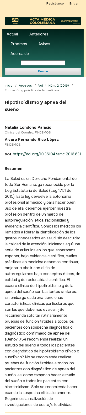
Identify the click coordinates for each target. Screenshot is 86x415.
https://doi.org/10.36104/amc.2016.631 (47, 154)
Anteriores (38, 34)
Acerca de (20, 53)
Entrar (74, 3)
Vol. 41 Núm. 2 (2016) (53, 86)
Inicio (8, 86)
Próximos (19, 43)
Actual (12, 34)
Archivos (25, 86)
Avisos (44, 43)
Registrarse (55, 3)
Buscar (43, 71)
